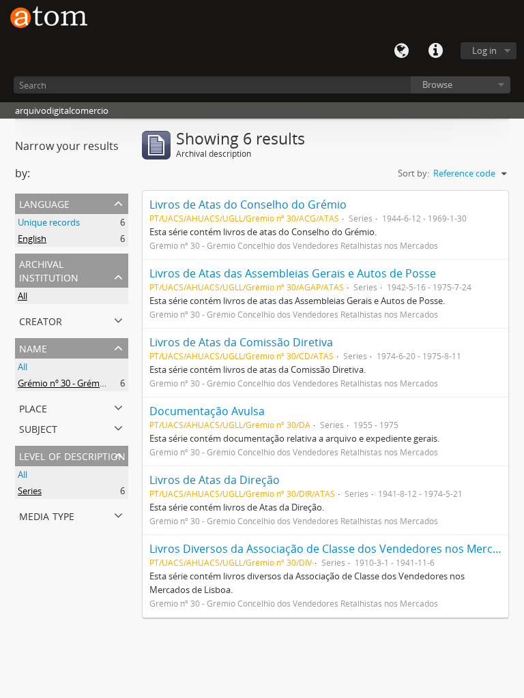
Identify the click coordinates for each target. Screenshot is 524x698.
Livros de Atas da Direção (214, 479)
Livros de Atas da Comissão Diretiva (241, 342)
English (32, 238)
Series (30, 491)
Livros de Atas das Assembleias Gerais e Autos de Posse (292, 273)
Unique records (49, 222)
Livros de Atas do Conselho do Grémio (248, 204)
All (22, 296)
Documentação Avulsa (207, 411)
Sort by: (413, 173)
